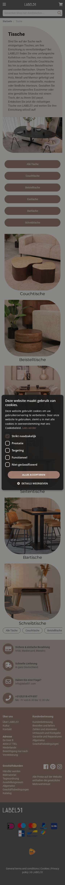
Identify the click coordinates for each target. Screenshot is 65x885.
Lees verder (29, 428)
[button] (32, 483)
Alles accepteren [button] (33, 474)
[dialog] (32, 442)
